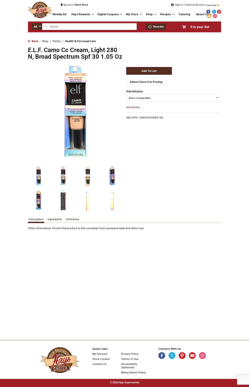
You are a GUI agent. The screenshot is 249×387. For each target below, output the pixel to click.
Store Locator (101, 359)
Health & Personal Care (80, 41)
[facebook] (208, 12)
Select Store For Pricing (146, 82)
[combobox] (36, 26)
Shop (45, 41)
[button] (38, 175)
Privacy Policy (130, 354)
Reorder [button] (158, 26)
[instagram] (215, 16)
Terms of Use (129, 359)
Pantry (57, 41)
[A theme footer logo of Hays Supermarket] (60, 360)
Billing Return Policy (133, 372)
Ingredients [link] (54, 219)
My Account (99, 354)
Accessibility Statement (129, 365)
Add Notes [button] (133, 107)
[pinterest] (219, 12)
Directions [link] (72, 219)
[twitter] (214, 12)
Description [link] (36, 219)
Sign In (178, 4)
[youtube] (209, 16)
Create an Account (194, 4)
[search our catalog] (46, 26)
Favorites (211, 5)
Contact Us (99, 364)
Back (34, 41)
